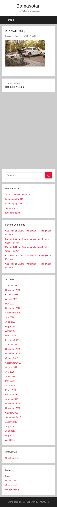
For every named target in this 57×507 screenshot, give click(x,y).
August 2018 (11, 422)
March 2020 (10, 335)
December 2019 (12, 349)
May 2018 (10, 435)
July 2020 (9, 317)
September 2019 (13, 363)
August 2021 (11, 299)
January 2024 (11, 285)
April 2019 (10, 385)
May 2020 (10, 326)
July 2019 (9, 372)
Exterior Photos (12, 213)
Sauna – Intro (11, 208)
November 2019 (12, 354)
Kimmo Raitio (11, 239)
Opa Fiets (34, 36)
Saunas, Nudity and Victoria (18, 194)
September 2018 (13, 417)
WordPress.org (12, 490)
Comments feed (12, 485)
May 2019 (10, 381)
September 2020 (13, 313)
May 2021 (10, 304)
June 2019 (10, 376)
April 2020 (10, 331)
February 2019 (12, 394)
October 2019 (11, 358)
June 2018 (10, 431)
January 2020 (11, 344)
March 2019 (10, 390)
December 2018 (12, 404)
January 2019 (11, 399)
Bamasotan (28, 6)
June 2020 (10, 322)
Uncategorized (12, 458)
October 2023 (11, 294)
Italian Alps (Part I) (13, 204)
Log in (8, 476)
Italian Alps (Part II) (14, 199)
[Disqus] (28, 131)
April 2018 (10, 440)
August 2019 (11, 367)
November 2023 (12, 290)
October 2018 (11, 413)
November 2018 (12, 408)
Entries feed (11, 481)
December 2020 (12, 308)
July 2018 (9, 426)
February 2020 (12, 340)
